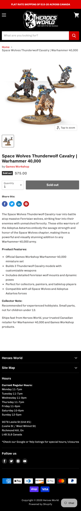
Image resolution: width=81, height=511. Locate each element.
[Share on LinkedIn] (19, 204)
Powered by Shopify (40, 504)
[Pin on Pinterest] (26, 204)
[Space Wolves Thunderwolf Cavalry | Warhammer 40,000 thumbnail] (8, 141)
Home (6, 47)
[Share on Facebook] (5, 204)
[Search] (74, 35)
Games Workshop (17, 166)
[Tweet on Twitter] (12, 204)
